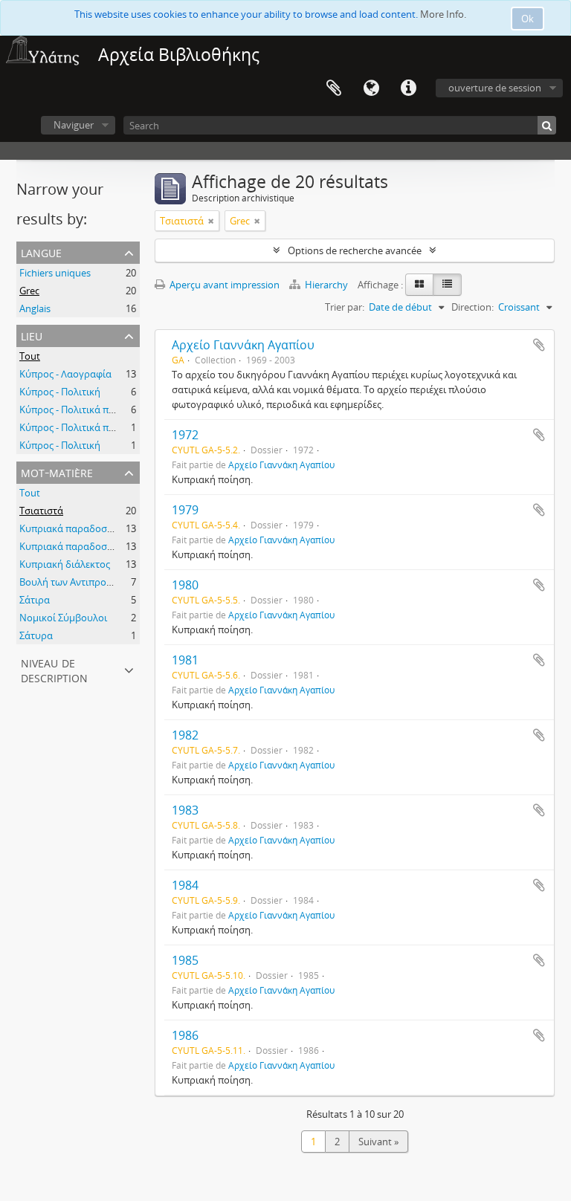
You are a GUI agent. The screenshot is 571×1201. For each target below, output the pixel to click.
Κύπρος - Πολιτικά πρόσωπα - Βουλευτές (109, 409)
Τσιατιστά (41, 510)
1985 (185, 960)
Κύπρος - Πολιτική (59, 391)
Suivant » (378, 1141)
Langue (371, 88)
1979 (185, 510)
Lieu (31, 335)
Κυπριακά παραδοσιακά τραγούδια (98, 546)
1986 (185, 1035)
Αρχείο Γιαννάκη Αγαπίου (243, 345)
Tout (29, 356)
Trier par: (344, 307)
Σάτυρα (36, 635)
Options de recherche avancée (355, 250)
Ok (527, 18)
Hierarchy (326, 284)
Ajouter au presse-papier (539, 344)
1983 (185, 810)
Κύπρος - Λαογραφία (65, 374)
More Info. (443, 14)
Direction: (472, 307)
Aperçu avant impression (223, 284)
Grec (29, 290)
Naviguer (74, 125)
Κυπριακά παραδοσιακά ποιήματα (95, 528)
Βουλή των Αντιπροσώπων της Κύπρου (106, 582)
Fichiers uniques (55, 272)
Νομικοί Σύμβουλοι (63, 617)
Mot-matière (57, 472)
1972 (185, 435)
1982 (185, 735)
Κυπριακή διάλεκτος (64, 564)
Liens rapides (408, 88)
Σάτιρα (34, 599)
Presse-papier (333, 88)
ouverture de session (494, 87)
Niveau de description (54, 669)
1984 (185, 885)
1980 (185, 585)
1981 (185, 660)
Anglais (35, 308)
